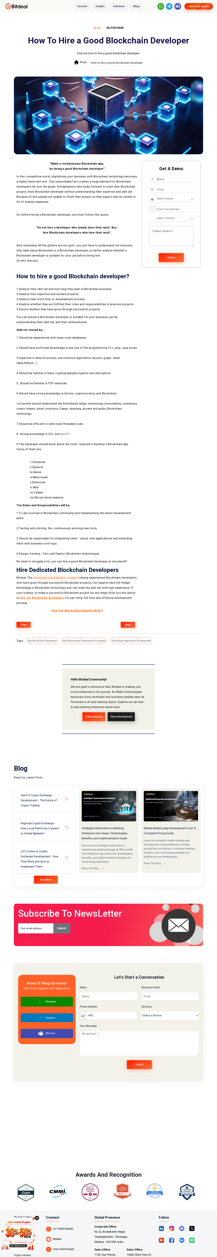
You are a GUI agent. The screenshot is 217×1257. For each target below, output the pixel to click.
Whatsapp (50, 1001)
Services (82, 6)
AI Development (93, 716)
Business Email (150, 987)
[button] (152, 209)
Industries (119, 6)
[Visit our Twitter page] (191, 1228)
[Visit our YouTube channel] (161, 1240)
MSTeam (50, 1033)
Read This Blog (90, 868)
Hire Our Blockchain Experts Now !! (77, 610)
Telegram (50, 1017)
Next (128, 624)
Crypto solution (22, 1255)
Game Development (121, 716)
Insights (100, 6)
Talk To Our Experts (199, 6)
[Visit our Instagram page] (171, 1228)
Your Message (88, 1026)
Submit (171, 257)
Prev (23, 624)
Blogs (136, 6)
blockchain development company (56, 577)
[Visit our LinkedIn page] (161, 1228)
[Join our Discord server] (181, 1228)
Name (83, 987)
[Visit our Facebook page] (171, 1240)
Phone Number (88, 1006)
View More (46, 879)
